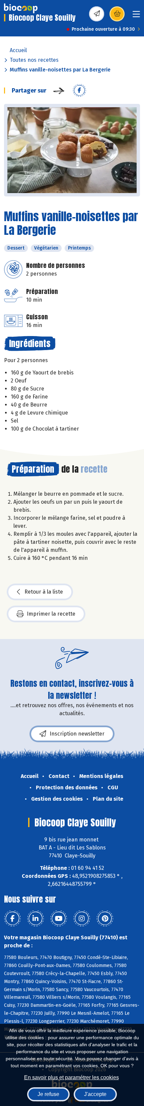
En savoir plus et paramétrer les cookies (71, 1077)
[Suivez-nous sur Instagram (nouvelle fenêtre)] (81, 918)
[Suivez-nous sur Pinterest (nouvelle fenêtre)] (104, 918)
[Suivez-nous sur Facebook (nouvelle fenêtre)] (12, 918)
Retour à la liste (43, 592)
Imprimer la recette (51, 614)
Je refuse (48, 1094)
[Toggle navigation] (136, 16)
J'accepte (95, 1094)
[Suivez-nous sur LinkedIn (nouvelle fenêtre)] (35, 918)
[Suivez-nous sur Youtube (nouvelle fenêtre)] (58, 918)
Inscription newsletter (77, 734)
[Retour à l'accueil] (21, 8)
